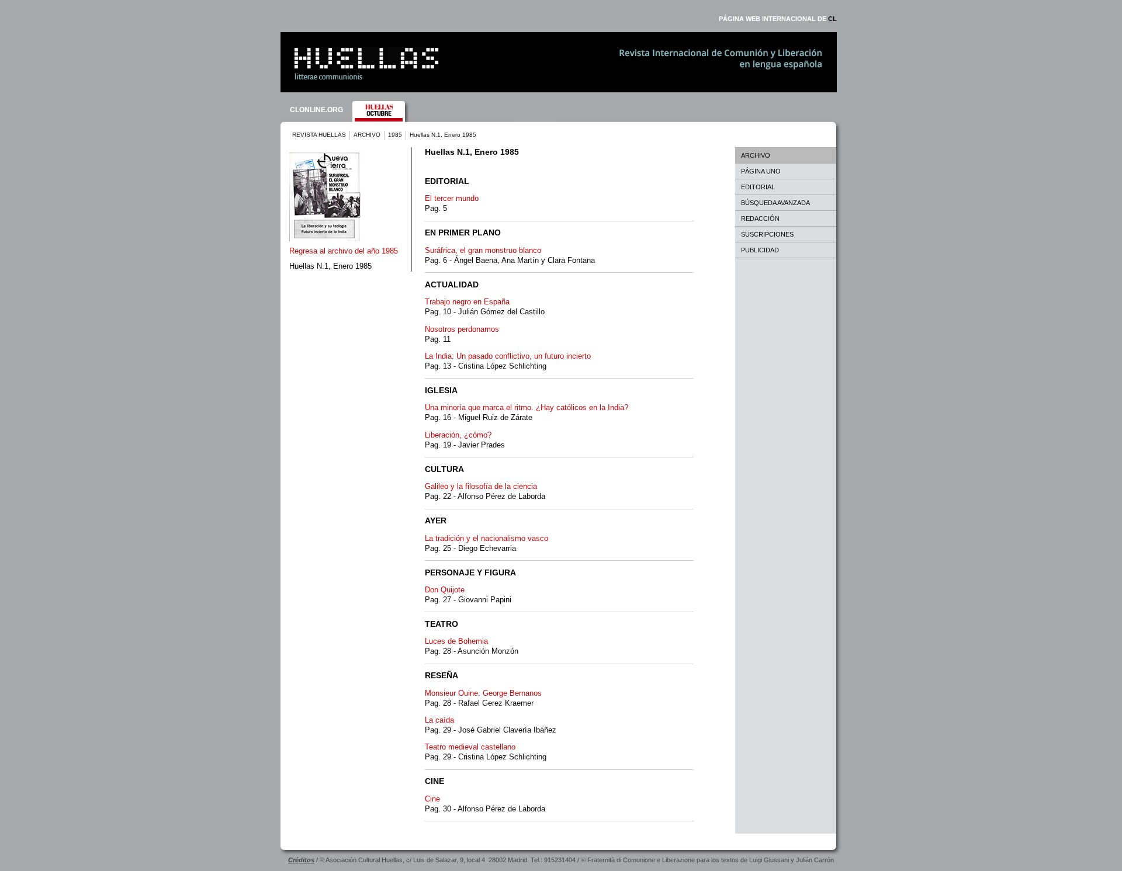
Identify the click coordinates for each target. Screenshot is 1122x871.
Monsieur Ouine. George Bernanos (483, 693)
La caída (439, 720)
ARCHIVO (367, 134)
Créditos (301, 859)
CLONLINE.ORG (316, 110)
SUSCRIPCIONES (767, 234)
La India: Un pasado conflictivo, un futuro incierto (508, 356)
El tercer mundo (452, 198)
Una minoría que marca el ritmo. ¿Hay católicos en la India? (526, 407)
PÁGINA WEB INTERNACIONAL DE (778, 18)
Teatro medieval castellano (470, 746)
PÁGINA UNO (761, 171)
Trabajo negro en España (467, 301)
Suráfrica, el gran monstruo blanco (483, 250)
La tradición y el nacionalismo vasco (486, 538)
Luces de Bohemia (456, 641)
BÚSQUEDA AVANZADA (775, 202)
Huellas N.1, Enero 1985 (330, 266)
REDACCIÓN (760, 218)
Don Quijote (445, 589)
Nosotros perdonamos (462, 329)
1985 (395, 134)
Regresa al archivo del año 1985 (343, 251)
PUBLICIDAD (760, 250)
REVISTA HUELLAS (319, 134)
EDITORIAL (758, 186)
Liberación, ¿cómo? (458, 435)
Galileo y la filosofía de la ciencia (481, 486)
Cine (432, 798)
